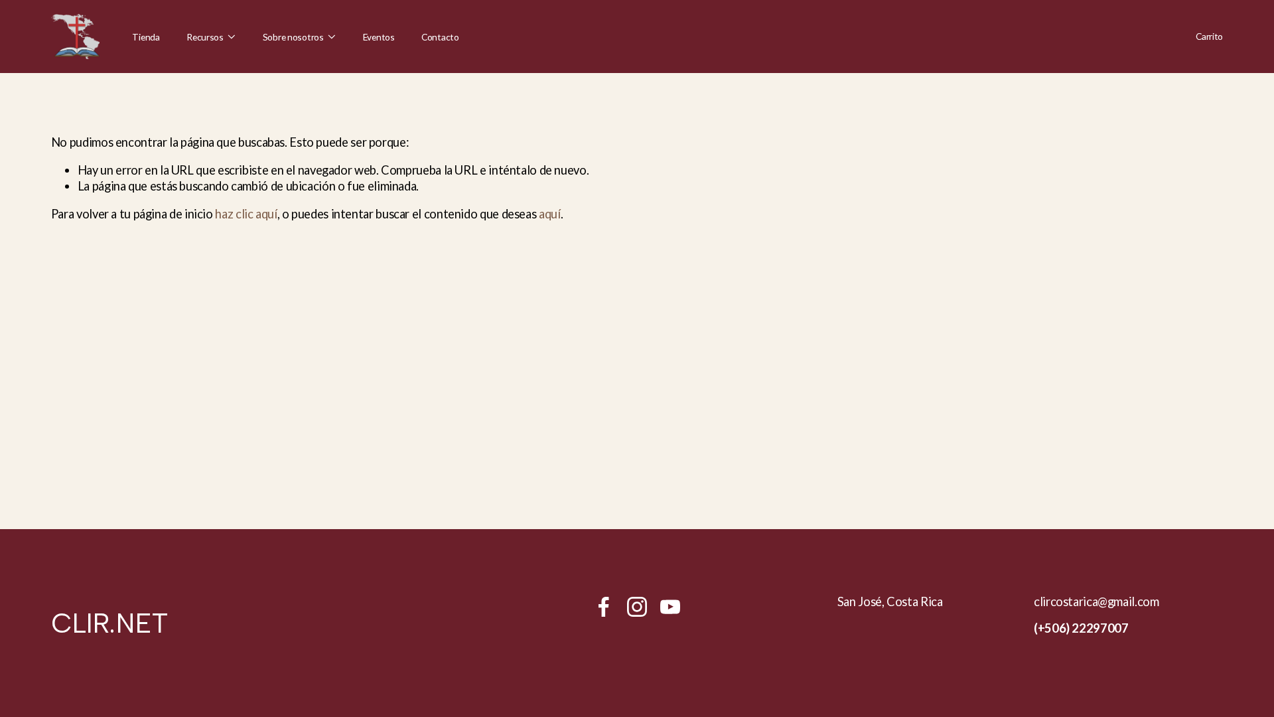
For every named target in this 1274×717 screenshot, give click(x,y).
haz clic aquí (246, 213)
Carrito (1209, 36)
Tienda (145, 36)
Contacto (440, 36)
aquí (550, 213)
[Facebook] (603, 606)
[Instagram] (637, 606)
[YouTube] (670, 606)
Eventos (379, 36)
